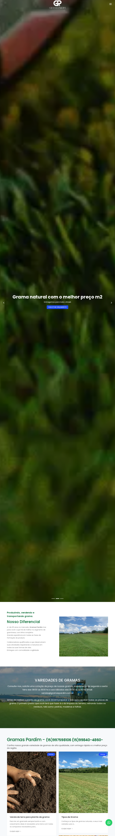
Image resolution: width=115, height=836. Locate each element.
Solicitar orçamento (33, 307)
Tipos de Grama (69, 817)
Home (51, 754)
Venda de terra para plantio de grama (29, 817)
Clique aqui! (15, 831)
